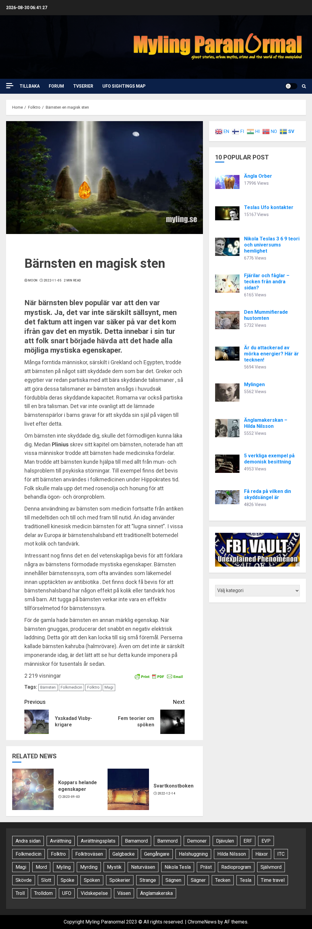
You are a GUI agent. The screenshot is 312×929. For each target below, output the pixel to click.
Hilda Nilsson (231, 854)
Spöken (92, 880)
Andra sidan (28, 841)
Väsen (124, 893)
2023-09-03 (71, 796)
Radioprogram (236, 867)
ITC (281, 854)
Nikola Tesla (178, 867)
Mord (41, 867)
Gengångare (156, 854)
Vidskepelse (94, 893)
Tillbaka (30, 86)
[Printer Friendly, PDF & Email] (159, 676)
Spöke (67, 880)
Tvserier (83, 86)
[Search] (304, 86)
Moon (32, 280)
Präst (206, 867)
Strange (148, 880)
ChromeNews (202, 922)
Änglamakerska (156, 893)
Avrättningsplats (98, 841)
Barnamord (136, 841)
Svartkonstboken (173, 786)
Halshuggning (193, 854)
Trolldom (43, 893)
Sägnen (173, 880)
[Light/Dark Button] (291, 86)
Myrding (89, 867)
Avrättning (60, 841)
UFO (66, 893)
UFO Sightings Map (124, 86)
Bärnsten (48, 687)
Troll (20, 893)
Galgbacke (123, 854)
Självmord (271, 867)
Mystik (114, 867)
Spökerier (119, 880)
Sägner (198, 880)
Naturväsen (143, 867)
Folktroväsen (89, 854)
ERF (247, 841)
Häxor (261, 854)
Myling (63, 867)
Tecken (222, 880)
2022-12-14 (167, 793)
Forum (56, 86)
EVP (266, 841)
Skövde (24, 880)
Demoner (197, 841)
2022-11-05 (53, 280)
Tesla (245, 880)
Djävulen (225, 841)
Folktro (93, 687)
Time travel (273, 880)
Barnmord (167, 841)
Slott (46, 880)
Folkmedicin (71, 687)
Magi (109, 687)
